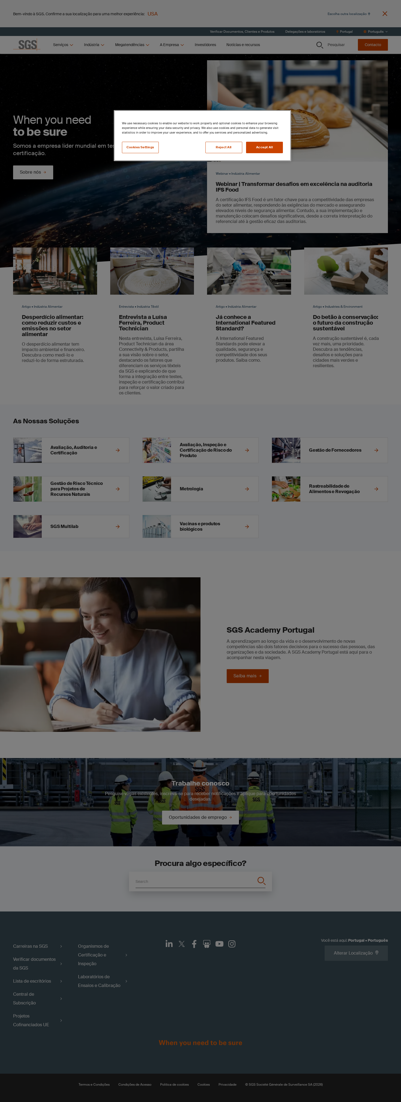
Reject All (224, 147)
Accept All (264, 147)
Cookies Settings (140, 147)
